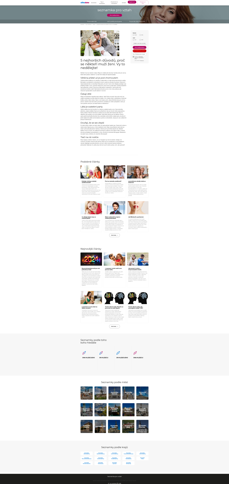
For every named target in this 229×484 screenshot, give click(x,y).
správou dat (136, 57)
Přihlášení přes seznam (140, 50)
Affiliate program (125, 480)
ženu (142, 34)
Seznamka (93, 2)
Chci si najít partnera (114, 15)
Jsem (134, 37)
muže (136, 34)
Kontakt (124, 2)
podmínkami (141, 56)
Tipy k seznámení (102, 2)
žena (142, 39)
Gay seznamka (120, 480)
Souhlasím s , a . (139, 57)
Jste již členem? (139, 60)
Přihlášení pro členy (143, 2)
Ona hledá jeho (103, 480)
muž (135, 39)
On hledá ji (108, 480)
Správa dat (134, 480)
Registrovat (132, 2)
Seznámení (99, 480)
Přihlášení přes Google (140, 54)
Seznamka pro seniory (114, 480)
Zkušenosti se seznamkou (114, 2)
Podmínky (130, 480)
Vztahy (94, 24)
